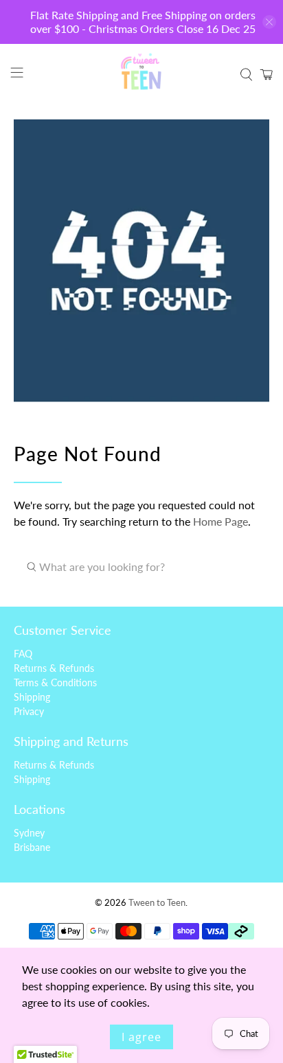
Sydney (29, 833)
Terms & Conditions (55, 682)
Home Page (220, 521)
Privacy (29, 711)
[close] (269, 22)
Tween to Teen (156, 902)
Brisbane (32, 847)
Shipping (32, 697)
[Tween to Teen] (141, 74)
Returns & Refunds (54, 668)
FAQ (23, 653)
